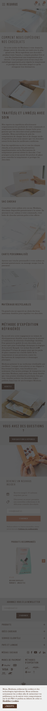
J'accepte (9, 706)
